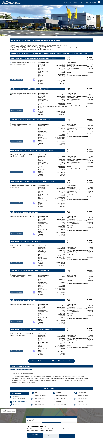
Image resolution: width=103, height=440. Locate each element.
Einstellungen (51, 436)
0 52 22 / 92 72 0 (17, 404)
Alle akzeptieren (67, 436)
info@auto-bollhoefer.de (20, 401)
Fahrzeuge (67, 2)
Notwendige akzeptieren (35, 435)
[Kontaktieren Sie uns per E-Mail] (99, 2)
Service (75, 2)
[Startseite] (11, 2)
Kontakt (92, 2)
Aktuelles (84, 2)
